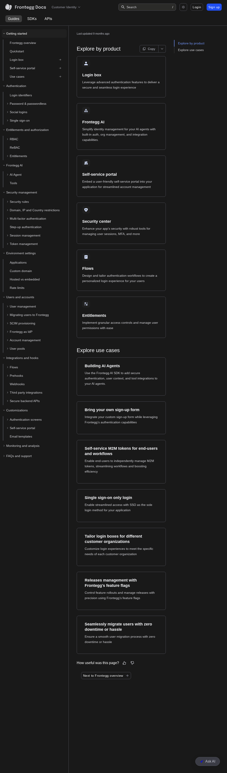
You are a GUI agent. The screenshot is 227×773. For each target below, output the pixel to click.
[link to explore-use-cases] (75, 350)
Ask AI (210, 761)
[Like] (124, 663)
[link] (36, 59)
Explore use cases (191, 50)
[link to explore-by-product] (75, 48)
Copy (151, 49)
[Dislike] (132, 663)
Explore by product (191, 43)
